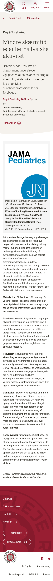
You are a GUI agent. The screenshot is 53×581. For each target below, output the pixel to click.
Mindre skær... (34, 18)
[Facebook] (42, 558)
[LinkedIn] (48, 558)
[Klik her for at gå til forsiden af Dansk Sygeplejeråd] (12, 6)
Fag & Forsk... (16, 18)
